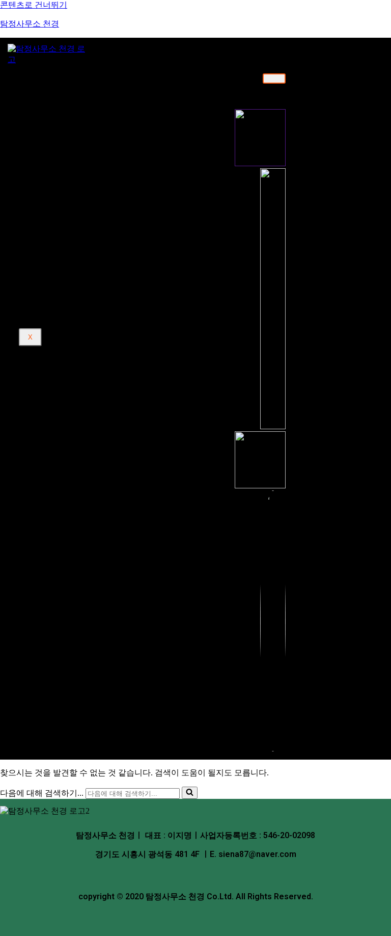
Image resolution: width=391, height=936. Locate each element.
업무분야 (50, 132)
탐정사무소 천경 (29, 23)
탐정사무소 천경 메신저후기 (96, 232)
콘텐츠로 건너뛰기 (33, 5)
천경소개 (50, 78)
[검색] (190, 793)
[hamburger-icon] (274, 78)
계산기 (46, 259)
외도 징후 (64, 296)
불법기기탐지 (71, 188)
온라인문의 (53, 205)
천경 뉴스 (51, 250)
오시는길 (63, 114)
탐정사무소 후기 (61, 215)
